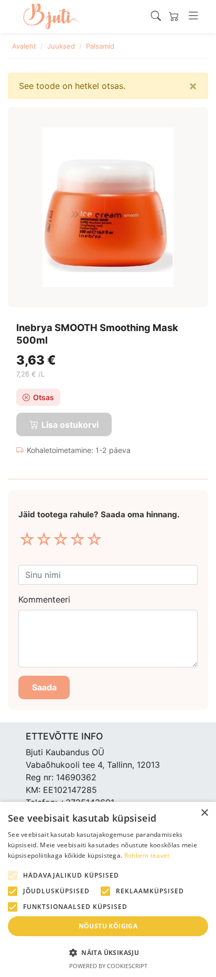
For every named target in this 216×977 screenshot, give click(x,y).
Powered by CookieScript (108, 966)
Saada (44, 687)
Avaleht (24, 46)
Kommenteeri (44, 599)
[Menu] (193, 16)
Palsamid (100, 46)
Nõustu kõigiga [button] (108, 926)
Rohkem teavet (147, 855)
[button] (108, 952)
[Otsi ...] (156, 16)
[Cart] (173, 16)
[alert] (108, 889)
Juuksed (61, 46)
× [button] (204, 813)
